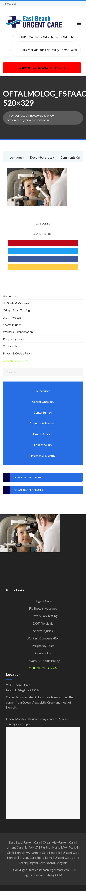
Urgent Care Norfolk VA (22, 847)
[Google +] (43, 267)
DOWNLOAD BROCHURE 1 (28, 477)
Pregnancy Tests (13, 339)
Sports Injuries (12, 324)
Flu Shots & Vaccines (16, 303)
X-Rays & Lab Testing (16, 310)
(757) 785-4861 (36, 50)
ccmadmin (17, 157)
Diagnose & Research (43, 423)
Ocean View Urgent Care (59, 842)
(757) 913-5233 (67, 50)
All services (43, 391)
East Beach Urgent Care (25, 842)
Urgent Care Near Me (46, 852)
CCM (58, 875)
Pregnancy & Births (43, 455)
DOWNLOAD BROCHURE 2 (28, 489)
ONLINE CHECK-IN (15, 360)
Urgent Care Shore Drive (36, 857)
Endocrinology (43, 444)
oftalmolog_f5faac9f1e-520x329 (32, 115)
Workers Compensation (18, 331)
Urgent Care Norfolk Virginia (48, 863)
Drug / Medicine (43, 434)
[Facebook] (43, 259)
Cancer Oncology (43, 401)
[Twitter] (43, 251)
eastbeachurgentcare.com (52, 870)
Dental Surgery (43, 412)
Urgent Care (11, 296)
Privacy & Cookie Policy (17, 353)
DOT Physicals (12, 317)
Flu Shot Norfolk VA (54, 847)
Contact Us (10, 346)
